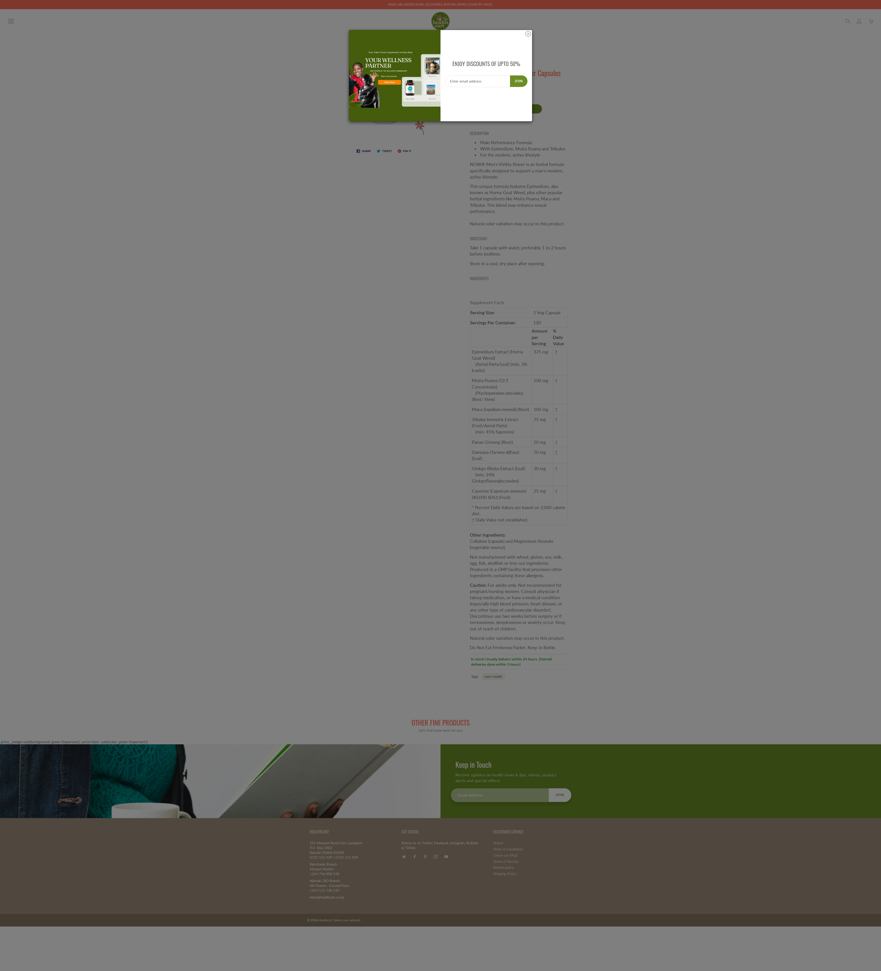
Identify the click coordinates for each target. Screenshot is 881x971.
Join (519, 81)
